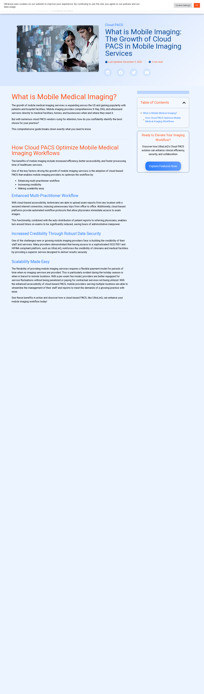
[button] (184, 102)
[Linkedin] (108, 72)
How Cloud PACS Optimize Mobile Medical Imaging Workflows (163, 119)
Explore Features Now (163, 166)
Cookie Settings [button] (183, 5)
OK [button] (197, 5)
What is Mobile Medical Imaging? (160, 113)
